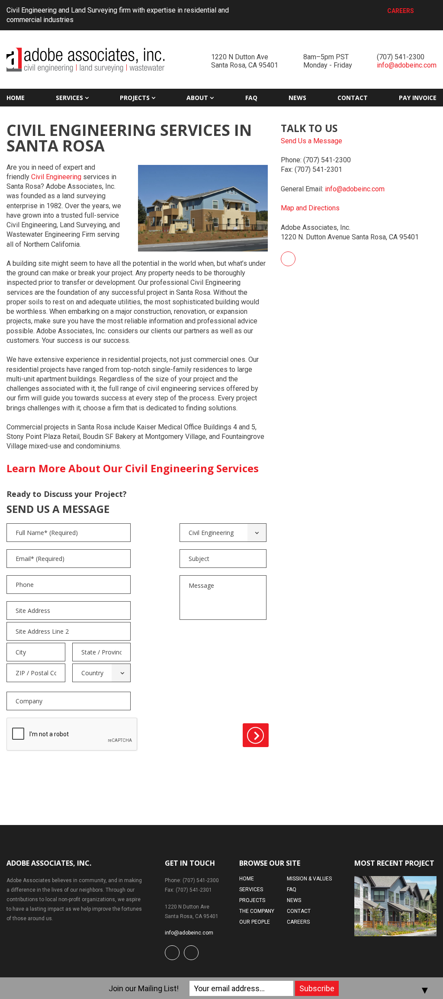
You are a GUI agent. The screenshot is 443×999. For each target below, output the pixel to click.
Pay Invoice (418, 97)
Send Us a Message (311, 141)
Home (15, 97)
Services (69, 97)
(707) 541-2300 (400, 57)
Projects (135, 97)
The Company (256, 911)
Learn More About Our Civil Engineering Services (132, 468)
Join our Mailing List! (144, 988)
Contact (352, 97)
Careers (400, 10)
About (197, 97)
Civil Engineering (56, 177)
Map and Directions (310, 208)
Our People (254, 922)
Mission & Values (309, 879)
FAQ (251, 97)
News (297, 97)
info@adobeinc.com (407, 65)
